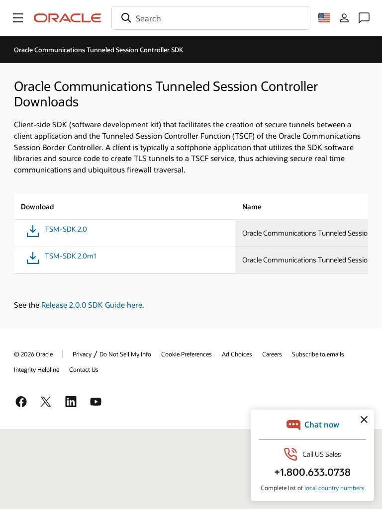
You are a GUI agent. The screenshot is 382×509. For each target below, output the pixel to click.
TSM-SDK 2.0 (66, 229)
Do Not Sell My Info (125, 354)
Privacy (82, 354)
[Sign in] (344, 18)
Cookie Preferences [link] (186, 354)
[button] (18, 18)
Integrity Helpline (36, 369)
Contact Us (83, 369)
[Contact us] (364, 18)
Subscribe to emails (318, 354)
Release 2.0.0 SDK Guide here (91, 305)
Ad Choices (237, 354)
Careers (272, 354)
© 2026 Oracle (33, 354)
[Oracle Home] (67, 17)
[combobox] (210, 18)
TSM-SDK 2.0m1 (70, 256)
